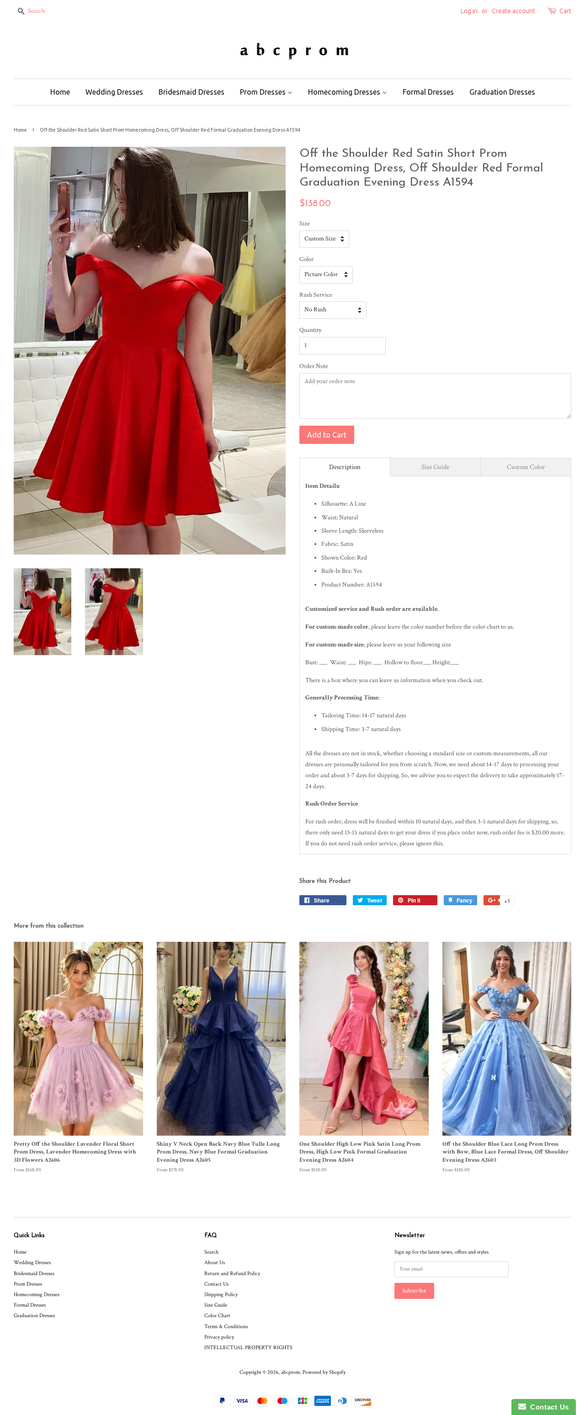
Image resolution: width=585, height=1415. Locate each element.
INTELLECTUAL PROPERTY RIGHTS (248, 1347)
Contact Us (216, 1284)
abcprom (290, 1372)
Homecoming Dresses (345, 92)
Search (211, 1252)
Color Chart (217, 1315)
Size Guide (215, 1305)
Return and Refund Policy (232, 1273)
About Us (214, 1262)
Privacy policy (219, 1337)
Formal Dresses (428, 92)
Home (60, 92)
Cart (565, 11)
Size (304, 223)
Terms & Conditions (226, 1326)
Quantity (310, 330)
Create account (513, 11)
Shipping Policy (221, 1294)
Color (306, 259)
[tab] (344, 467)
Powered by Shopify (324, 1372)
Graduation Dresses (502, 92)
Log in (469, 11)
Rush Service (315, 295)
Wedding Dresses (114, 92)
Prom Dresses (263, 92)
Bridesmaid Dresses (191, 92)
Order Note (313, 366)
